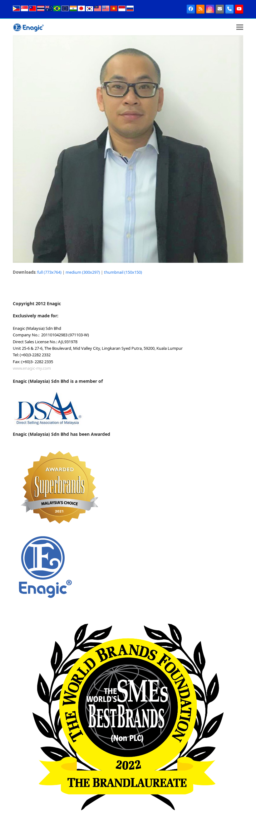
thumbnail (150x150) (123, 272)
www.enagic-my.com (32, 368)
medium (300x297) (83, 272)
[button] (239, 27)
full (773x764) (49, 272)
